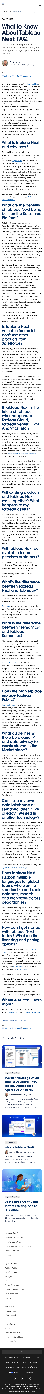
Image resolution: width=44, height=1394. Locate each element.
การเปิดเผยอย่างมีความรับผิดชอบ (16, 1367)
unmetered (18, 966)
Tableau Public (8, 705)
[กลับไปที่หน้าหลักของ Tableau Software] (10, 2)
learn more (22, 969)
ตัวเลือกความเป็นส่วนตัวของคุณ (23, 1372)
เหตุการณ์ (8, 1298)
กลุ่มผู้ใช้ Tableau (11, 1272)
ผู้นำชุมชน (9, 1276)
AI (16, 1020)
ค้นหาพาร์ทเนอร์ (11, 1311)
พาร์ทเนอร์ (9, 1306)
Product (22, 1020)
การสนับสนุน (10, 1324)
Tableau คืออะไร (12, 1233)
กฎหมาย (7, 1362)
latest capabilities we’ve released (22, 453)
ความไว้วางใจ (10, 1358)
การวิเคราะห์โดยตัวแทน (14, 1238)
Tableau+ (6, 606)
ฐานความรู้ (9, 1328)
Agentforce (17, 160)
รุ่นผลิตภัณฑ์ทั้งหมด (12, 1341)
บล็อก (19, 1358)
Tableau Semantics (10, 663)
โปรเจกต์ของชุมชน (12, 1285)
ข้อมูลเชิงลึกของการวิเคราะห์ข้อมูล (18, 1246)
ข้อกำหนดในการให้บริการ (20, 1362)
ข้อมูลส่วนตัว (34, 1362)
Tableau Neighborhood (14, 1289)
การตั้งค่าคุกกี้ (32, 1367)
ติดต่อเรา (8, 1255)
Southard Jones (16, 62)
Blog (10, 11)
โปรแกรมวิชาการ (11, 1294)
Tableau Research (12, 1251)
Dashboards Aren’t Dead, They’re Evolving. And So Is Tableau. (22, 1206)
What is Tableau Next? (19, 1147)
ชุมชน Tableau (11, 1263)
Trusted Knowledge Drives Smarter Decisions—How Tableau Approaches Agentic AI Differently (22, 1084)
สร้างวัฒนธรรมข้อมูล (13, 1242)
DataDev (8, 1281)
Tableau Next (17, 11)
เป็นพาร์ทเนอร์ (10, 1315)
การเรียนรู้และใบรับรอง (13, 1333)
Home (5, 11)
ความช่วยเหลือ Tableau (14, 1337)
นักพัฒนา (26, 1358)
